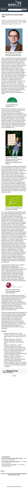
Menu (3, 9)
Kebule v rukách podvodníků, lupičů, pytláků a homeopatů (12, 458)
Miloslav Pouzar (12, 371)
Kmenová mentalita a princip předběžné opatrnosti (10, 461)
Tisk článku (14, 375)
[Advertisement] (14, 389)
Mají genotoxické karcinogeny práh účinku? (9, 464)
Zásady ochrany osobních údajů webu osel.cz (14, 486)
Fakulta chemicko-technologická (14, 291)
